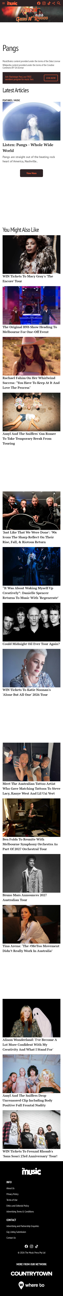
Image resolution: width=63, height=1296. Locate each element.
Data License (54, 61)
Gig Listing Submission (16, 1232)
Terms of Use (11, 1200)
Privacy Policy (12, 1194)
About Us (10, 1188)
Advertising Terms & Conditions (20, 1211)
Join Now (51, 78)
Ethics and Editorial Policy (17, 1205)
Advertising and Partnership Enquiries (22, 1226)
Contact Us (11, 1237)
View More (31, 173)
